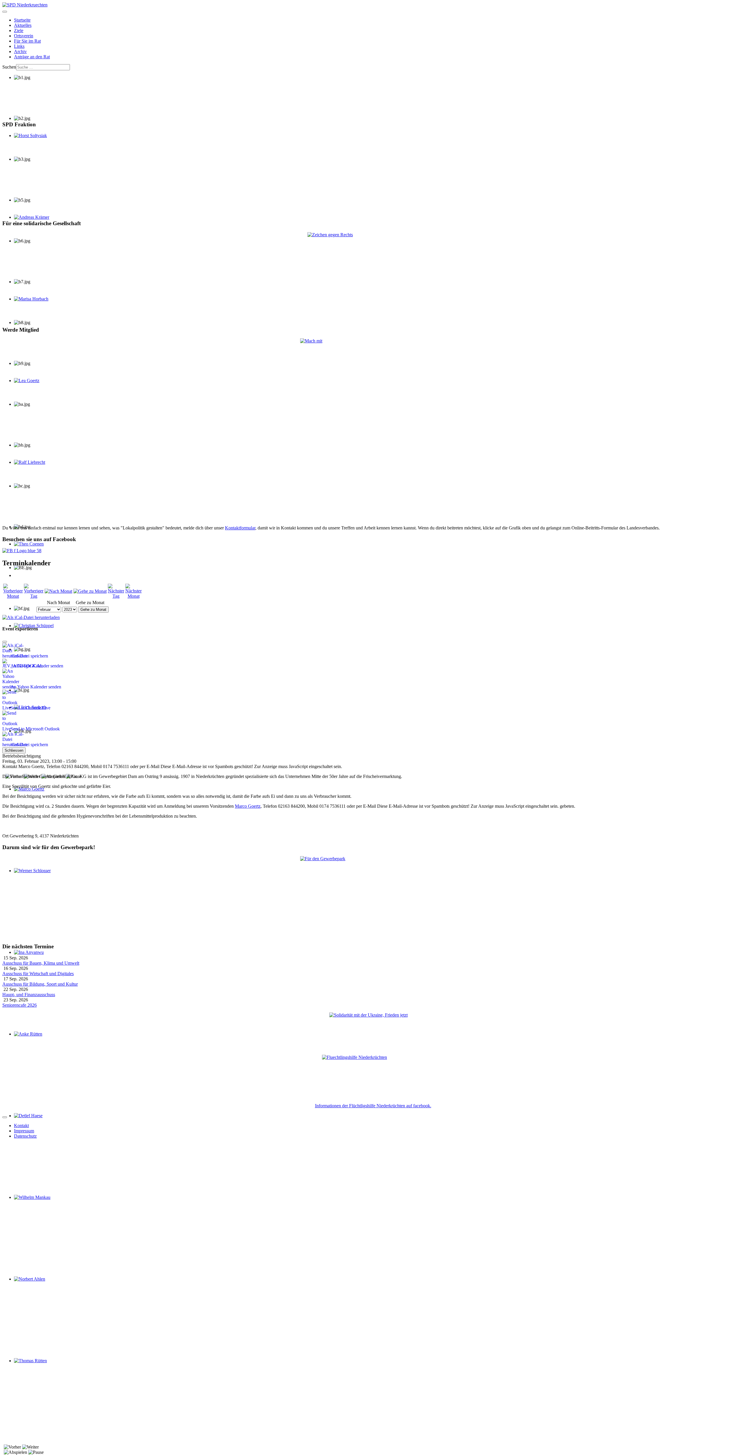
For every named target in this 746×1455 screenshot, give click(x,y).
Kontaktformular (240, 527)
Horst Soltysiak (28, 140)
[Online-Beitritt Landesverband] (373, 429)
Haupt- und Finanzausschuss (28, 994)
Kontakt (21, 1125)
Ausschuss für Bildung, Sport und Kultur (40, 984)
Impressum (24, 1130)
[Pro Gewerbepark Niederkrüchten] (373, 897)
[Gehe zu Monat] (90, 591)
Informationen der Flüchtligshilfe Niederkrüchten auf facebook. (373, 1105)
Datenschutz (25, 1136)
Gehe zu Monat (93, 609)
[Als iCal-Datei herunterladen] (31, 615)
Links (19, 46)
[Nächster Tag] (116, 596)
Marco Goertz (248, 806)
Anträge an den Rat (32, 56)
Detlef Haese (26, 1120)
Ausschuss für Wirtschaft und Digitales (38, 973)
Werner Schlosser (30, 875)
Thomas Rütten (28, 1365)
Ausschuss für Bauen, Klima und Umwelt (40, 963)
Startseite (22, 20)
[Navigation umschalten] (4, 12)
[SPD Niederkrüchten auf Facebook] (373, 550)
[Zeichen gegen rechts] (373, 276)
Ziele (18, 30)
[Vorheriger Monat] (13, 596)
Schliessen (14, 750)
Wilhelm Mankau (30, 1202)
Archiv (20, 51)
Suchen (9, 66)
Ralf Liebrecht (27, 467)
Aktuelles (22, 25)
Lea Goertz (24, 385)
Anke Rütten (26, 1039)
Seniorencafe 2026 (19, 1005)
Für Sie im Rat (27, 41)
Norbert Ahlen (27, 1284)
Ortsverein (23, 35)
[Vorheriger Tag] (33, 596)
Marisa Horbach (29, 304)
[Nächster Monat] (133, 596)
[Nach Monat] (58, 591)
